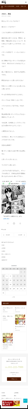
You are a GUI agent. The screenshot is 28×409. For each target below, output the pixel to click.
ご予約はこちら (14, 379)
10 (3, 280)
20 (14, 284)
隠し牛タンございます (20, 309)
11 (6, 280)
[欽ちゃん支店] (4, 2)
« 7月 (13, 297)
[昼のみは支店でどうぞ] (20, 320)
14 (17, 280)
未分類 (9, 16)
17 (3, 284)
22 (21, 284)
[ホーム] (2, 6)
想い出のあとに (18, 398)
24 (3, 288)
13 (14, 280)
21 (17, 284)
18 (7, 284)
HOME (3, 245)
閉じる (25, 400)
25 (7, 288)
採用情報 (3, 257)
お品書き (3, 251)
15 (21, 280)
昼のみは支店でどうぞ (20, 327)
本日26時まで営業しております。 (8, 345)
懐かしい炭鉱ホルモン (6, 254)
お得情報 (3, 248)
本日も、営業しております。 (8, 317)
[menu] (26, 2)
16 (24, 280)
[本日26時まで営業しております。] (8, 338)
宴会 (15, 395)
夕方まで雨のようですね (8, 309)
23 (24, 284)
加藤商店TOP (4, 260)
